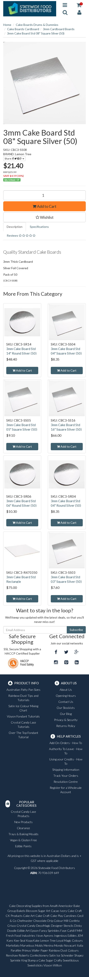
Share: (8, 158)
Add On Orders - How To (65, 743)
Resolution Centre (66, 781)
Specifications (39, 226)
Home (7, 25)
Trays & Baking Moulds (23, 834)
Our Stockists (66, 708)
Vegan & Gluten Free (23, 840)
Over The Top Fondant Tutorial (23, 735)
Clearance (23, 828)
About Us (66, 689)
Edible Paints (23, 846)
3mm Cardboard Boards (59, 29)
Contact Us (65, 701)
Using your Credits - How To (65, 761)
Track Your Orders (65, 775)
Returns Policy (65, 726)
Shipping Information (65, 769)
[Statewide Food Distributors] (29, 8)
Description (14, 226)
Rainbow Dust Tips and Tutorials (23, 698)
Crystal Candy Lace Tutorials (23, 724)
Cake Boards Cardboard (23, 29)
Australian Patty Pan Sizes (23, 689)
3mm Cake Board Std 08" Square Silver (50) (35, 33)
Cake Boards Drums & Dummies (37, 25)
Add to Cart (46, 206)
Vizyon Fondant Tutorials (23, 716)
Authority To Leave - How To (65, 751)
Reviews (13, 235)
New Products (23, 822)
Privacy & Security (66, 720)
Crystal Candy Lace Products (23, 814)
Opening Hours (66, 695)
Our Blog (66, 714)
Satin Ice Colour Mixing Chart (23, 708)
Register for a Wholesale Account (66, 790)
